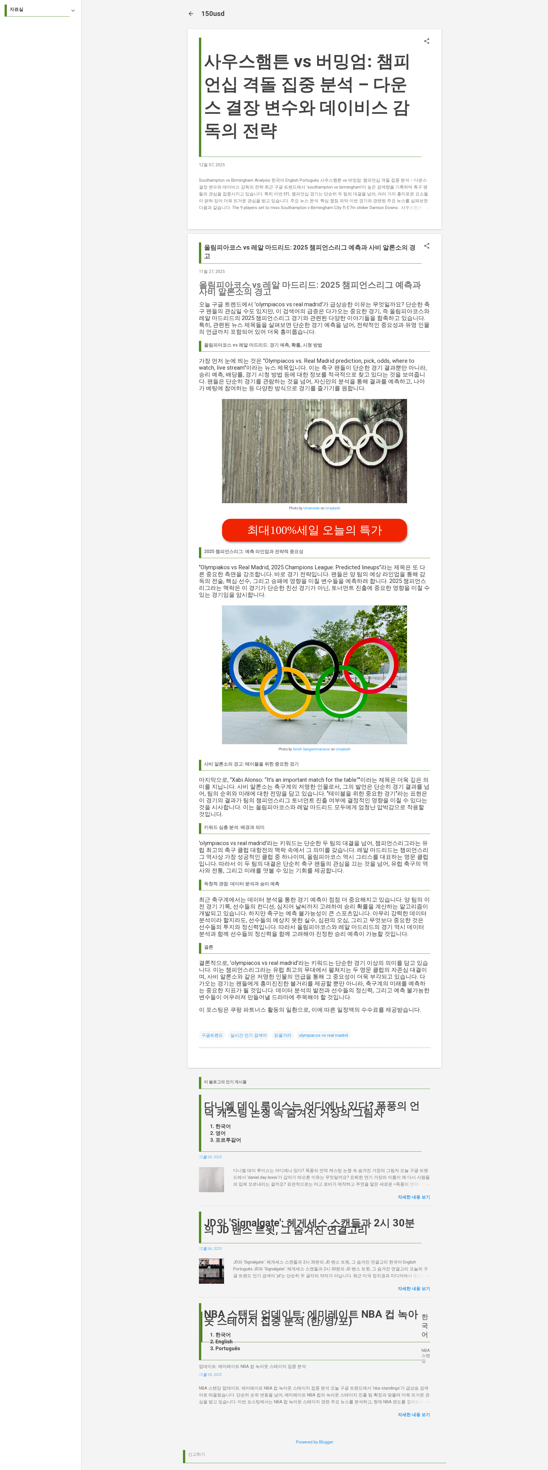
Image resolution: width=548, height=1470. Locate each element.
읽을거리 (282, 1035)
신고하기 (196, 1454)
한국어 (223, 1126)
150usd (213, 14)
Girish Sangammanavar (311, 749)
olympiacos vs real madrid (323, 1035)
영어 (220, 1133)
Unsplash (332, 508)
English (224, 1342)
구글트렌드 (212, 1035)
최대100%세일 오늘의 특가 (314, 530)
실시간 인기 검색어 (248, 1035)
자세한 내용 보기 (414, 1197)
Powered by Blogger (314, 1442)
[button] (426, 42)
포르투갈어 (228, 1140)
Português (227, 1348)
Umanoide (311, 508)
